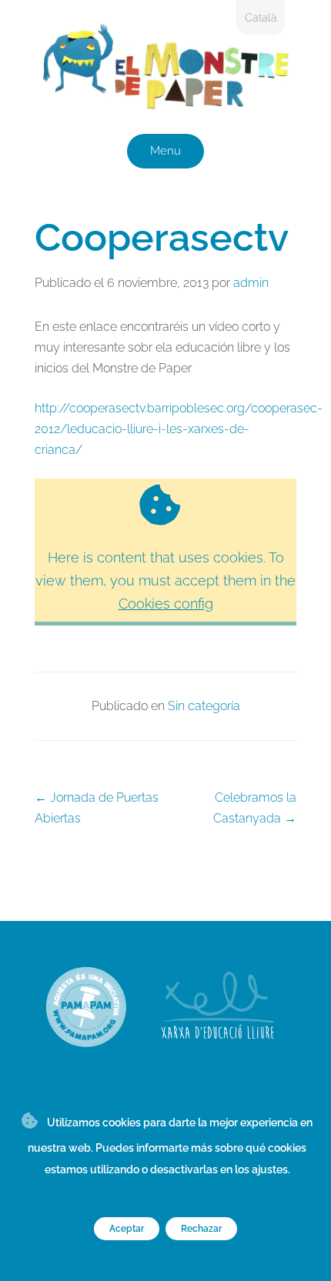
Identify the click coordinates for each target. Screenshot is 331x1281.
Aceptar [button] (126, 1228)
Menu (165, 151)
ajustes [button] (270, 1169)
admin (251, 282)
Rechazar (201, 1228)
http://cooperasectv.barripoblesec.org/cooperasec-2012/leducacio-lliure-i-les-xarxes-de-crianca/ (179, 429)
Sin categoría (204, 706)
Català (261, 17)
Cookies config (166, 603)
